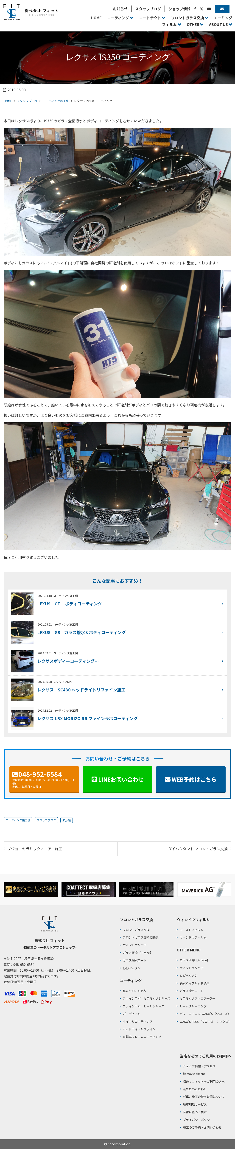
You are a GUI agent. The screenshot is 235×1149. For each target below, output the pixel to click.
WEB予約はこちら (194, 779)
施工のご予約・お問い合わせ (202, 1127)
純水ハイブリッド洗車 (195, 983)
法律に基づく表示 (195, 1112)
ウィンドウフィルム (193, 937)
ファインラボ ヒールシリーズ (143, 1006)
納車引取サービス (195, 1104)
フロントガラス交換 (136, 930)
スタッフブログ (27, 101)
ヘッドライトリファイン (139, 1029)
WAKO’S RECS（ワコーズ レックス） (205, 1021)
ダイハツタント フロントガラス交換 (198, 848)
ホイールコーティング (137, 1021)
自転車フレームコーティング (142, 1036)
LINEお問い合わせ (121, 779)
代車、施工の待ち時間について (204, 1096)
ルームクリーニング (193, 1006)
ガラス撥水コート (135, 960)
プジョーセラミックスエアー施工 (34, 848)
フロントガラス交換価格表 (141, 937)
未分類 (66, 820)
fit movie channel (194, 1073)
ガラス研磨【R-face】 (138, 953)
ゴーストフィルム (191, 930)
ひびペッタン (132, 968)
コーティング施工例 (55, 101)
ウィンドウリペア (135, 945)
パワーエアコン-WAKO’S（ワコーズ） (205, 1014)
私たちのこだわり (135, 991)
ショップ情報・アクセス (199, 1066)
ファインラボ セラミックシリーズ (146, 998)
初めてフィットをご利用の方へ (204, 1081)
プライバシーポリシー (198, 1120)
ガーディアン (131, 1014)
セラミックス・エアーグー (197, 998)
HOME (8, 101)
